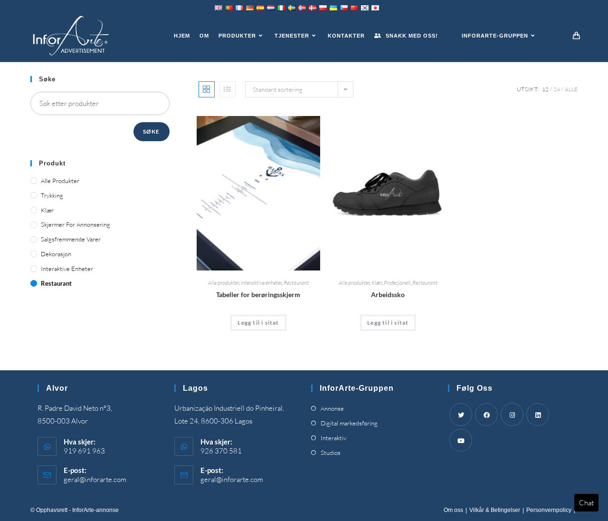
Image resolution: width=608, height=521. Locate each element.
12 (545, 89)
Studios (331, 452)
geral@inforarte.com (95, 479)
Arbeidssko (388, 294)
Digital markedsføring (349, 423)
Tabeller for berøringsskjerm (258, 294)
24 (556, 89)
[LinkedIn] (537, 414)
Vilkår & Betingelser (494, 510)
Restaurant (296, 282)
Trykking (52, 195)
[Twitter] (460, 414)
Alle (571, 89)
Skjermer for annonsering (75, 224)
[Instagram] (512, 414)
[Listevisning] (227, 89)
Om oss (453, 510)
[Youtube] (460, 440)
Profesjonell (397, 282)
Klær (376, 282)
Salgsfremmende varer (71, 239)
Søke (151, 131)
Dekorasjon (56, 254)
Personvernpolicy (548, 510)
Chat (586, 502)
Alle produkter (223, 282)
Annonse (332, 408)
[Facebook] (486, 414)
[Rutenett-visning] (207, 89)
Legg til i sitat (258, 322)
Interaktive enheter (261, 282)
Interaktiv (333, 438)
